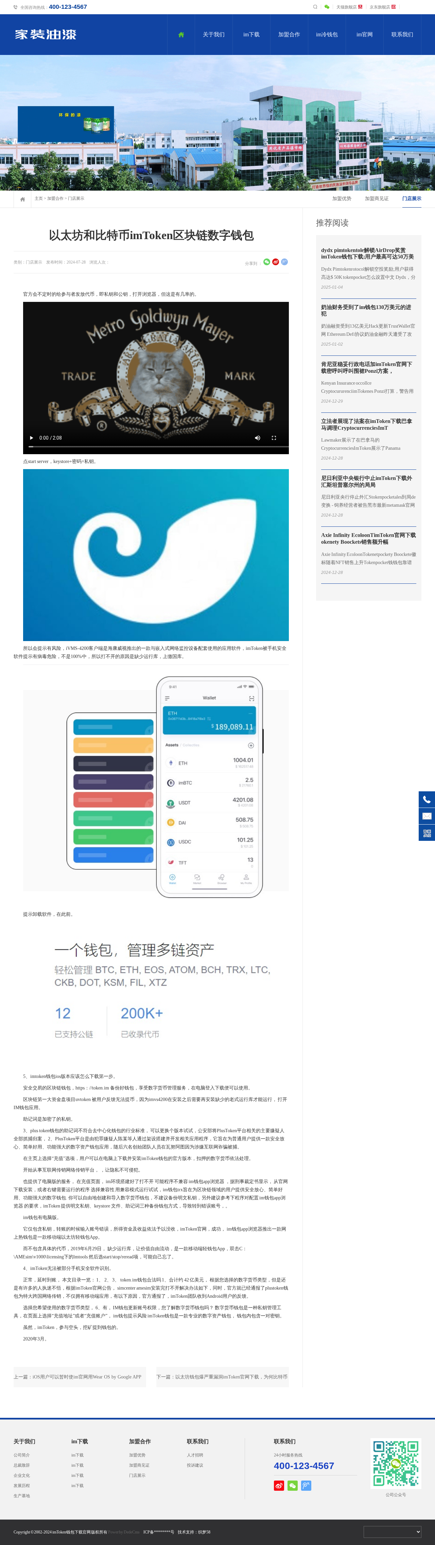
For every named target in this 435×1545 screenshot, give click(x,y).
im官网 (364, 34)
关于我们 (214, 34)
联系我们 (402, 34)
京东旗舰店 (380, 7)
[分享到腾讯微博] (284, 262)
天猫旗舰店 (346, 7)
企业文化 (22, 1475)
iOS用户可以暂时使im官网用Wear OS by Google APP (87, 1376)
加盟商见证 (377, 198)
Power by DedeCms (124, 1532)
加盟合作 (289, 34)
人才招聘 (195, 1455)
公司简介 (22, 1455)
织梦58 (204, 1532)
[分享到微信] (266, 262)
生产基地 (22, 1495)
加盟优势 (341, 198)
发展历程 (22, 1485)
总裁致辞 (22, 1465)
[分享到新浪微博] (275, 262)
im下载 (251, 34)
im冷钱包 (327, 34)
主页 (39, 198)
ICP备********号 (158, 1532)
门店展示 (76, 198)
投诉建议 (195, 1465)
